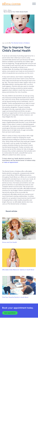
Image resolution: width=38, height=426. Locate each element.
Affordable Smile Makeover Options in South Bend (18, 270)
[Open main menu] (34, 4)
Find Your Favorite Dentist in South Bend (15, 297)
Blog (9, 10)
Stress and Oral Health (9, 242)
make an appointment (11, 162)
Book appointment (9, 313)
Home (5, 10)
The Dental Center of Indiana (20, 43)
